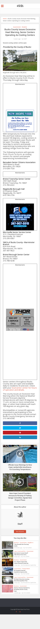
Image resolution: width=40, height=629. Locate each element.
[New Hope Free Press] (20, 6)
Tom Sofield (28, 548)
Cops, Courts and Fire (19, 551)
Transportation (26, 568)
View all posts (20, 531)
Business (16, 542)
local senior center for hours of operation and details (20, 389)
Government (17, 27)
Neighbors (30, 542)
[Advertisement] (20, 98)
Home (5, 19)
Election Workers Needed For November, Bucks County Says (22, 589)
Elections (16, 586)
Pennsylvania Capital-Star (29, 565)
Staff (25, 39)
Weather (24, 27)
